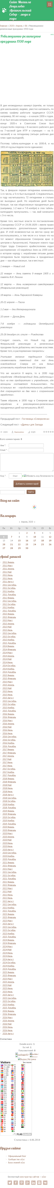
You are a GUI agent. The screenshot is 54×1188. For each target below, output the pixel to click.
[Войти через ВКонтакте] (19, 507)
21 (11, 544)
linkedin (33, 1183)
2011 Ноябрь (8, 591)
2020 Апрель (8, 836)
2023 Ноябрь (8, 933)
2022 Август (8, 901)
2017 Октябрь (8, 768)
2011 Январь (8, 562)
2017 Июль (7, 765)
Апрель (19, 25)
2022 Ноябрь (8, 907)
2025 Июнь (7, 988)
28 (11, 548)
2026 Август (8, 1033)
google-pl (27, 1183)
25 (42, 544)
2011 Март (7, 565)
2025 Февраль (9, 975)
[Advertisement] (27, 71)
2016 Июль (7, 733)
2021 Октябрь (9, 875)
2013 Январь (8, 614)
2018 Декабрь (9, 807)
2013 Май (7, 626)
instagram (39, 1183)
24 (34, 544)
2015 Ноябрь (8, 707)
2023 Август (8, 923)
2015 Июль (7, 694)
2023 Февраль (9, 917)
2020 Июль (7, 846)
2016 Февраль (9, 717)
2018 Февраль (9, 781)
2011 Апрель (8, 568)
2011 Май (7, 572)
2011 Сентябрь (9, 585)
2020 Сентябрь (9, 852)
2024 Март (7, 946)
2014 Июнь (7, 662)
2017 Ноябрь (8, 772)
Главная (3, 25)
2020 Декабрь (9, 859)
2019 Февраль (9, 814)
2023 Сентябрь (9, 927)
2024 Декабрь (9, 969)
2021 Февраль (9, 865)
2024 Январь (8, 940)
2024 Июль (7, 956)
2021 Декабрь (9, 878)
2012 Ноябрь (8, 607)
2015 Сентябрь (9, 701)
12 (50, 536)
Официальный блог (17, 1156)
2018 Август (8, 794)
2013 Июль (7, 630)
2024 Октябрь (9, 962)
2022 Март (7, 888)
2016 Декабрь (9, 746)
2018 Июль (7, 791)
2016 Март (7, 720)
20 (4, 544)
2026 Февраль (9, 1014)
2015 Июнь (7, 691)
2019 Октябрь (9, 817)
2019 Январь (8, 811)
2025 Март (7, 978)
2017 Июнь (7, 762)
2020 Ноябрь (8, 856)
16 (27, 540)
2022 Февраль (9, 885)
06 (26, 25)
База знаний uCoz (16, 1162)
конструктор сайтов (29, 1176)
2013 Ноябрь (8, 639)
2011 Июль (7, 578)
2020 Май (7, 839)
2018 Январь (8, 778)
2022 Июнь (7, 894)
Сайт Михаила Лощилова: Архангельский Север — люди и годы (20, 10)
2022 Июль (7, 898)
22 (19, 544)
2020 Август (8, 849)
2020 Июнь (7, 843)
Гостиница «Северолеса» (35, 419)
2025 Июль (7, 991)
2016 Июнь (7, 730)
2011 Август (8, 581)
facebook (16, 1183)
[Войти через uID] (15, 507)
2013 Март (7, 620)
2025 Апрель (8, 982)
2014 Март (7, 652)
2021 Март (7, 869)
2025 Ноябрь (8, 1004)
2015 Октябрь (9, 704)
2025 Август (8, 994)
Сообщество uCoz (16, 1159)
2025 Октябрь (9, 1001)
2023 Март (7, 920)
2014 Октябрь (9, 665)
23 (27, 544)
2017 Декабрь (9, 775)
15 (19, 540)
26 (50, 544)
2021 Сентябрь (9, 872)
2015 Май (7, 688)
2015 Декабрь (9, 710)
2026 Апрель (8, 1020)
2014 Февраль (9, 649)
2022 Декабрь (9, 911)
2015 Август (8, 697)
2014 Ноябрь (8, 668)
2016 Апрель (8, 723)
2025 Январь (8, 972)
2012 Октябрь (9, 604)
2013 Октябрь (9, 636)
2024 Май (7, 949)
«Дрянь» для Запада (32, 424)
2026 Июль (7, 1030)
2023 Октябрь (9, 930)
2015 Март (7, 681)
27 (4, 548)
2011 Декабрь (9, 594)
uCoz (44, 1176)
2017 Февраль (9, 752)
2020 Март (7, 833)
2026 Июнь (7, 1027)
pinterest (21, 1183)
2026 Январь (8, 1011)
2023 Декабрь (9, 936)
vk (45, 1183)
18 (42, 540)
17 (34, 540)
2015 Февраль (9, 678)
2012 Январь (8, 597)
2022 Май (7, 891)
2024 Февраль (9, 943)
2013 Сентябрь (9, 633)
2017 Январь (8, 749)
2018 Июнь (7, 788)
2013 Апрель (8, 623)
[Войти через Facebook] (24, 507)
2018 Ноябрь (8, 804)
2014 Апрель (8, 656)
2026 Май (7, 1024)
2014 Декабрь (9, 672)
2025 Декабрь (9, 1007)
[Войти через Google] (34, 507)
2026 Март (7, 1017)
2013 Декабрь (9, 643)
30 (27, 548)
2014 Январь (8, 646)
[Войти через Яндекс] (29, 507)
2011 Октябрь (9, 588)
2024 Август (8, 959)
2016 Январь (8, 714)
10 (34, 536)
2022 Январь (8, 882)
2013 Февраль (9, 617)
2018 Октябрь (9, 801)
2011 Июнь (7, 575)
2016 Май (7, 727)
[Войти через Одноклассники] (39, 507)
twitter (10, 1183)
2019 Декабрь (9, 823)
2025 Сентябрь (9, 998)
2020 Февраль (9, 830)
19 (50, 540)
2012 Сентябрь (9, 601)
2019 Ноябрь (8, 820)
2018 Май (7, 785)
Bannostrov (19, 432)
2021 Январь (8, 862)
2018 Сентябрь (9, 798)
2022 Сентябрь (9, 904)
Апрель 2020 (27, 521)
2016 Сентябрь (9, 736)
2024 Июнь (7, 953)
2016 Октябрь (9, 739)
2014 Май (7, 659)
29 (19, 548)
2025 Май (7, 985)
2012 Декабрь (9, 610)
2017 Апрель (8, 756)
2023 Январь (8, 914)
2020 (11, 25)
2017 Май (6, 759)
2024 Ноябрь (8, 965)
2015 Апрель (8, 685)
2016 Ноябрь (8, 743)
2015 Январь (8, 675)
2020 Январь (8, 827)
